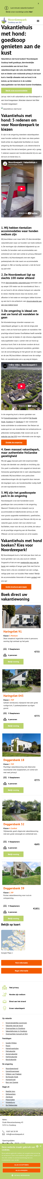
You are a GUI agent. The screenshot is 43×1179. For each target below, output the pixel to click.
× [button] (40, 1146)
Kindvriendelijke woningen (16, 1023)
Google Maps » (7, 953)
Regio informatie (21, 971)
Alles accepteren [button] (21, 1165)
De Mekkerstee (11, 1105)
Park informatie (21, 963)
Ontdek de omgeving (14, 442)
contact (34, 577)
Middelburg (10, 1102)
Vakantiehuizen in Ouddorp (16, 1031)
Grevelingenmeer (10, 418)
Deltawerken (11, 1094)
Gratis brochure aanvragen (16, 587)
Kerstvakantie (11, 1059)
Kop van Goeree (12, 1082)
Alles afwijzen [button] (22, 1170)
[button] (21, 1175)
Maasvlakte (10, 1099)
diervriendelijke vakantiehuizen (18, 283)
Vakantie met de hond (14, 1025)
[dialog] (21, 1161)
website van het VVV (9, 436)
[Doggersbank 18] (21, 762)
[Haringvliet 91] (21, 633)
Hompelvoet (10, 1079)
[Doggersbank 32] (21, 826)
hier (30, 12)
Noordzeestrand (12, 1068)
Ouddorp (9, 422)
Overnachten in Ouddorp (15, 1028)
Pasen (8, 1045)
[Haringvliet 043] (21, 698)
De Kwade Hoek (12, 1077)
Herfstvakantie (11, 1057)
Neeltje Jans (10, 1091)
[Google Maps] (21, 940)
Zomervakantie (11, 1054)
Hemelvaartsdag (12, 1048)
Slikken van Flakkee (13, 1074)
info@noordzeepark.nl (15, 1134)
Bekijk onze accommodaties (16, 90)
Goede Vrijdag (11, 1043)
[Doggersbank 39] (21, 890)
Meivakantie (10, 1051)
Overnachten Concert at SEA (17, 1034)
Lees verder (15, 1160)
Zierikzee (19, 422)
